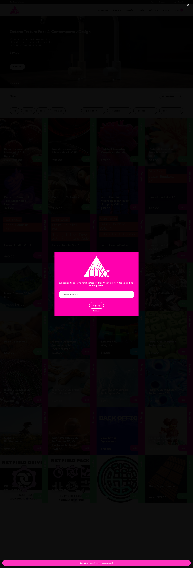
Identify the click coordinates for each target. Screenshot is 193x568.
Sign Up (96, 305)
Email (128, 294)
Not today (96, 310)
